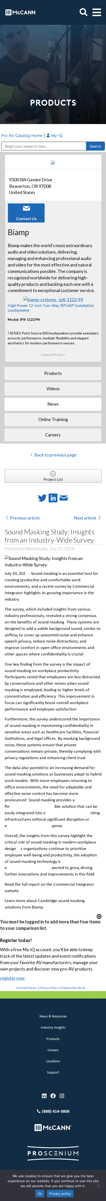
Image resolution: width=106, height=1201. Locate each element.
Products (53, 1039)
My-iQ (56, 135)
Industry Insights (53, 1028)
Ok (40, 1194)
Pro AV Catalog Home (22, 135)
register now (12, 978)
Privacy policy (60, 1194)
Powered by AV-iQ (73, 988)
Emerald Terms (27, 988)
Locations (53, 1061)
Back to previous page (55, 454)
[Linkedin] (44, 1096)
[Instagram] (62, 1096)
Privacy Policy (49, 988)
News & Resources (53, 1016)
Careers (53, 1050)
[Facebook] (53, 1096)
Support (53, 1072)
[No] (98, 1185)
